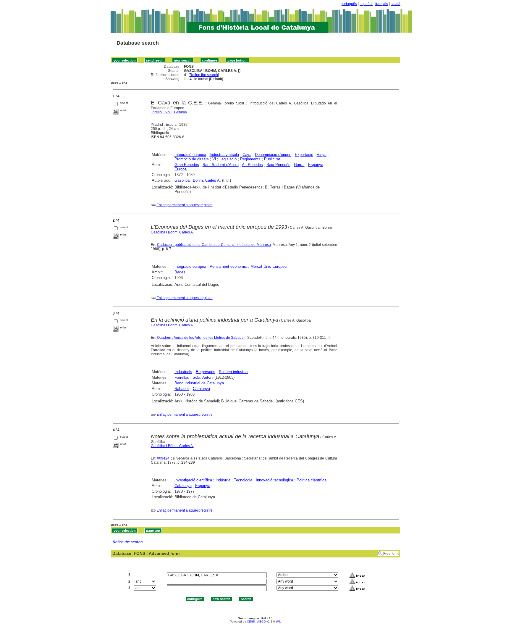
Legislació (228, 159)
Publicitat (272, 159)
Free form (391, 554)
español (366, 4)
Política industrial (233, 372)
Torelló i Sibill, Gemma (169, 112)
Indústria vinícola (224, 154)
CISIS (251, 621)
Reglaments (250, 159)
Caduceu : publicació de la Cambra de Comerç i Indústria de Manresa (214, 245)
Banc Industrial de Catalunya (199, 383)
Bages (179, 272)
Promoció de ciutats (191, 159)
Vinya (321, 154)
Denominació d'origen (273, 154)
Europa (180, 169)
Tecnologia (243, 480)
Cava (246, 154)
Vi (214, 159)
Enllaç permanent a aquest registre (184, 205)
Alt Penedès (252, 164)
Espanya (315, 164)
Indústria (223, 480)
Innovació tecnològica (274, 480)
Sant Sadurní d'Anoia (221, 164)
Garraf (299, 164)
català (395, 4)
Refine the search (204, 75)
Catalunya (201, 388)
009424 (163, 458)
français (381, 4)
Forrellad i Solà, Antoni (193, 377)
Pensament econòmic (228, 266)
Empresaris (205, 372)
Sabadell (181, 388)
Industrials (183, 372)
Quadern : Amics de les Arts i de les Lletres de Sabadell (201, 338)
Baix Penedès (278, 164)
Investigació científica (193, 480)
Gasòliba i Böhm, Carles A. (197, 180)
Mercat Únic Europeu (268, 266)
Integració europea (190, 154)
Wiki (278, 621)
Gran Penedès (186, 164)
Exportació (304, 154)
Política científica (311, 480)
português (349, 4)
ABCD (261, 621)
